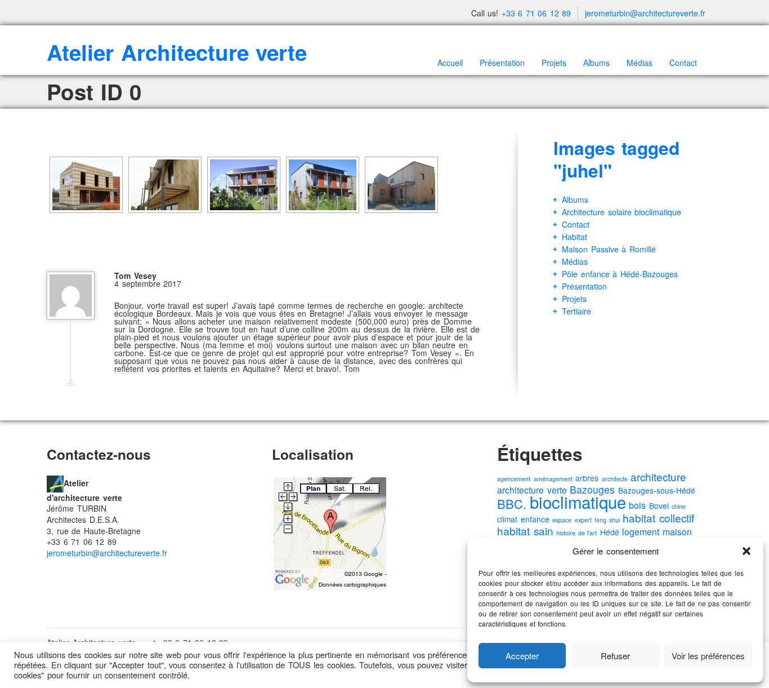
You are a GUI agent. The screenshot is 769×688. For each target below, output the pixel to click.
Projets (554, 62)
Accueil (450, 62)
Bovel (659, 505)
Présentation (502, 62)
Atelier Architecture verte (177, 52)
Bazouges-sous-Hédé (656, 490)
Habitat (574, 236)
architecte (615, 478)
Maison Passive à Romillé (609, 249)
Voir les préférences (708, 656)
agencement (513, 478)
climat (507, 519)
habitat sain (525, 530)
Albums (596, 62)
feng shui (607, 520)
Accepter (522, 656)
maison (677, 531)
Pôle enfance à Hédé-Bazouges (620, 273)
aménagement (553, 478)
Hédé (609, 532)
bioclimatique (578, 501)
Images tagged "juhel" (616, 159)
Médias (639, 62)
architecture (658, 476)
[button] (746, 551)
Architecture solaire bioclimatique (621, 212)
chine (679, 506)
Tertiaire (576, 311)
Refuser (615, 656)
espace (561, 520)
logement (640, 531)
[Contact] (55, 483)
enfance (535, 519)
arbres (586, 477)
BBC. (511, 503)
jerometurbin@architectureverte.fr (645, 13)
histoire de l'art (576, 533)
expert (583, 520)
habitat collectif (658, 517)
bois (637, 505)
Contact (683, 62)
